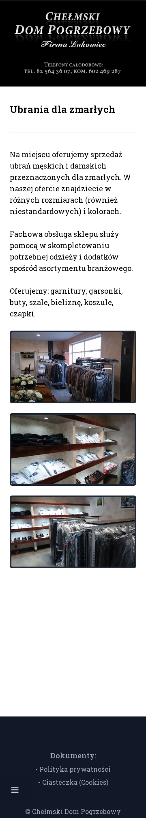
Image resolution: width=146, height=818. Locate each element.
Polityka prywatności (75, 769)
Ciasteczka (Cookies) (75, 782)
